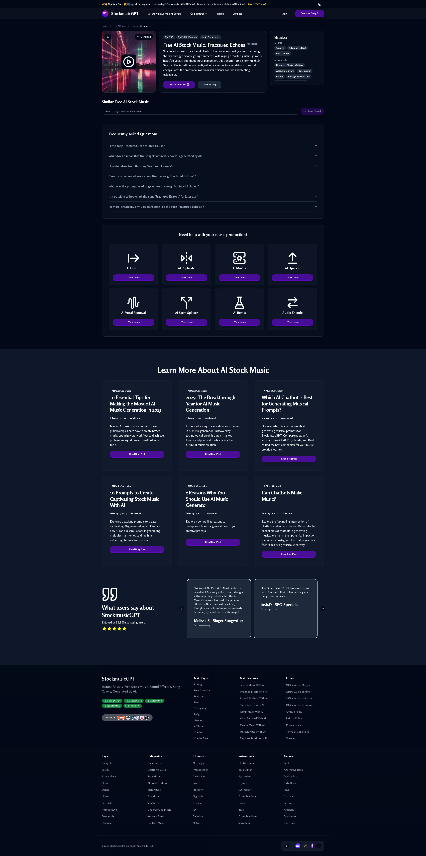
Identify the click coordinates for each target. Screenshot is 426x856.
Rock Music (153, 776)
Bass (241, 809)
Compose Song (308, 13)
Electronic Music (156, 769)
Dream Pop (290, 776)
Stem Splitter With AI (252, 705)
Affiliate (237, 13)
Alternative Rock (293, 769)
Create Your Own (177, 84)
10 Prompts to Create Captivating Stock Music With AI (134, 499)
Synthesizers (245, 776)
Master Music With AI (252, 725)
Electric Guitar (246, 763)
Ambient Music (156, 816)
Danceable (108, 816)
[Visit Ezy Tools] (302, 846)
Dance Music (154, 763)
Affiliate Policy (294, 711)
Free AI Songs (119, 25)
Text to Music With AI (252, 685)
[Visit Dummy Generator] (294, 846)
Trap (286, 789)
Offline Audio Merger (298, 685)
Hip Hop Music (156, 823)
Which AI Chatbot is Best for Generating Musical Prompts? (287, 403)
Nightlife (198, 796)
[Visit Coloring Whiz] (309, 846)
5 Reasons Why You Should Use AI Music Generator (207, 499)
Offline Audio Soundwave (300, 705)
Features (199, 13)
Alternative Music (157, 783)
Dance (105, 789)
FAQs (197, 714)
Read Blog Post (137, 454)
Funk (287, 763)
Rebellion (198, 816)
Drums (242, 783)
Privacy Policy (293, 725)
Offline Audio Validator (299, 698)
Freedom (198, 789)
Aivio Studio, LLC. (145, 845)
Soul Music (153, 803)
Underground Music (159, 809)
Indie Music (154, 789)
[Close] (320, 4)
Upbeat (106, 796)
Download (146, 36)
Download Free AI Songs (166, 13)
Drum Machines (247, 816)
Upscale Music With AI (253, 731)
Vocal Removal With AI (253, 718)
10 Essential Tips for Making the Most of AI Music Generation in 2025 (135, 403)
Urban (105, 783)
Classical (289, 796)
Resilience (198, 803)
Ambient (289, 809)
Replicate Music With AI (253, 738)
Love (195, 783)
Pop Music (153, 796)
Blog (196, 702)
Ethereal (106, 823)
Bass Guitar (245, 769)
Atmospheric (109, 776)
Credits (198, 732)
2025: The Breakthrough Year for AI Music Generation (210, 403)
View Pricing (209, 84)
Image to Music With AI (253, 691)
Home (105, 25)
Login (284, 13)
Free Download (202, 690)
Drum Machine (247, 796)
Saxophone (244, 823)
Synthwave (290, 816)
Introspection (200, 769)
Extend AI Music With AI (254, 698)
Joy (194, 809)
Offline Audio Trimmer (299, 691)
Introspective (109, 809)
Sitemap (290, 738)
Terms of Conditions (297, 731)
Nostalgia (198, 763)
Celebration (199, 776)
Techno (288, 803)
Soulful (106, 769)
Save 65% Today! (256, 4)
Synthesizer (245, 789)
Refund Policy (294, 718)
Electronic (289, 823)
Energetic (107, 763)
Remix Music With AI (252, 711)
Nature (197, 823)
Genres (198, 720)
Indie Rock (290, 783)
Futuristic (107, 803)
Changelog (200, 708)
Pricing (220, 13)
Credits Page (201, 738)
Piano (241, 803)
